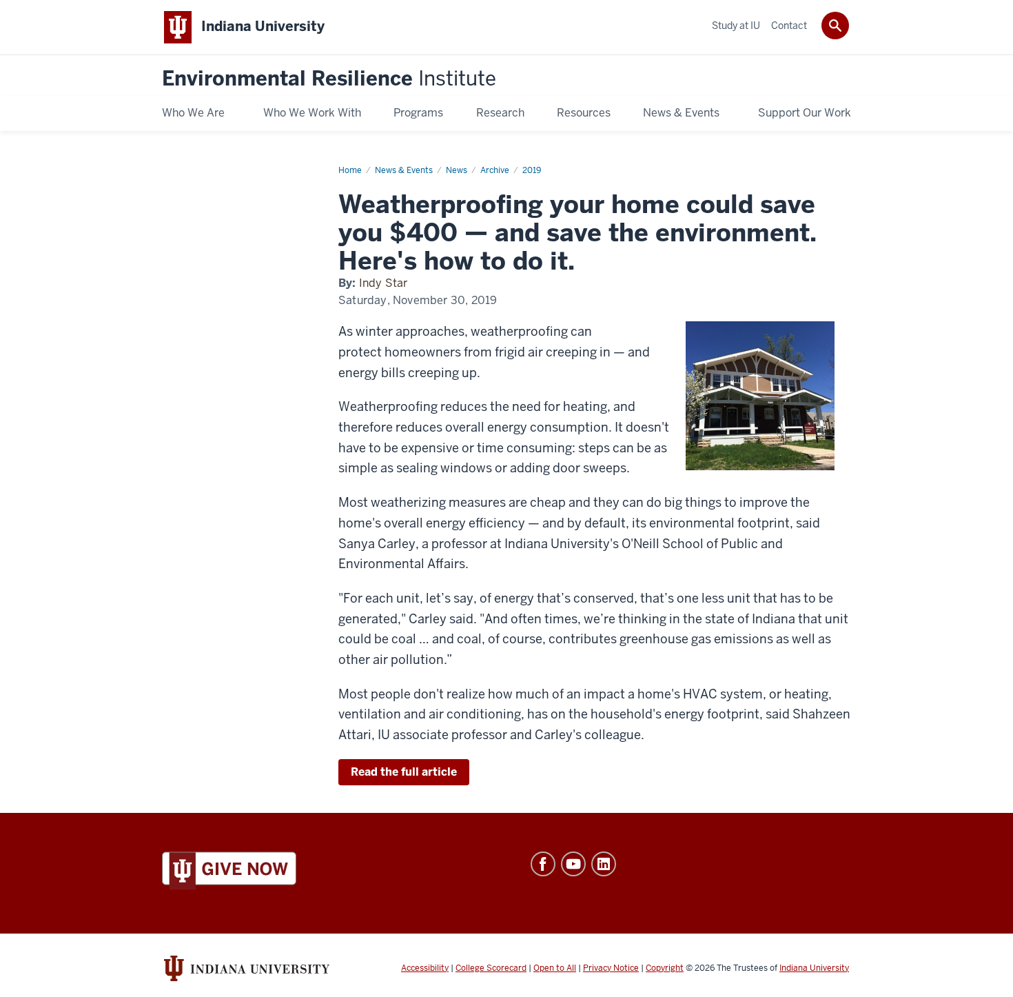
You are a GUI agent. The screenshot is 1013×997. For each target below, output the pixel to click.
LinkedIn (603, 864)
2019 (531, 170)
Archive (494, 170)
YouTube (573, 864)
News (456, 170)
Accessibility (425, 968)
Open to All (554, 968)
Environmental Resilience (329, 79)
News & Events (404, 170)
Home (350, 170)
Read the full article (404, 772)
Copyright (665, 968)
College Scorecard (491, 968)
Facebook (543, 864)
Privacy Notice (611, 968)
